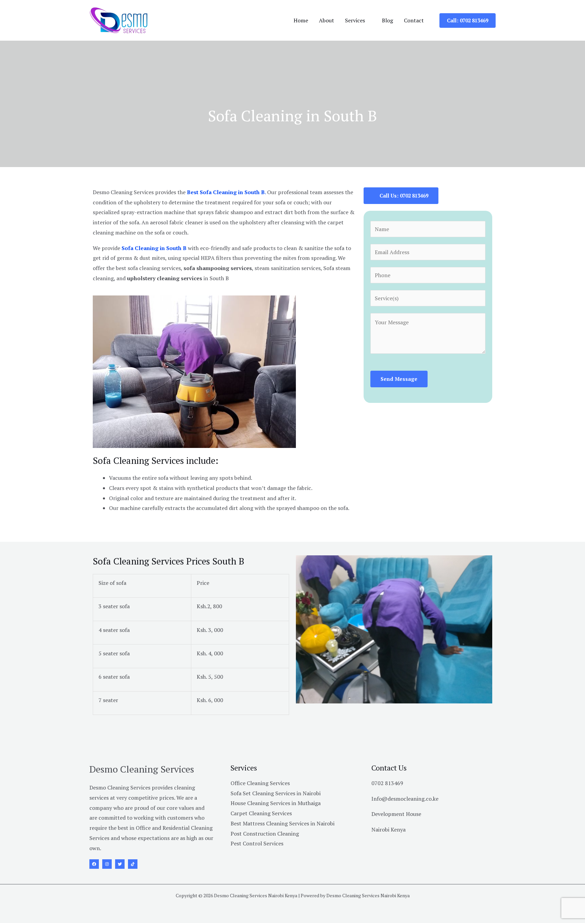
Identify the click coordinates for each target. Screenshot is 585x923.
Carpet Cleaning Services (261, 813)
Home (301, 20)
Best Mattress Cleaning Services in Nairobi (282, 823)
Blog (387, 20)
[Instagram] (107, 864)
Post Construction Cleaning (265, 833)
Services (355, 20)
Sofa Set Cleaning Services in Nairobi (276, 793)
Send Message (399, 378)
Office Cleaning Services (260, 783)
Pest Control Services (257, 843)
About (326, 20)
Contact (414, 20)
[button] (467, 20)
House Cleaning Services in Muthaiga (276, 803)
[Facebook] (94, 864)
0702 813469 (387, 783)
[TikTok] (132, 864)
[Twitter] (120, 864)
